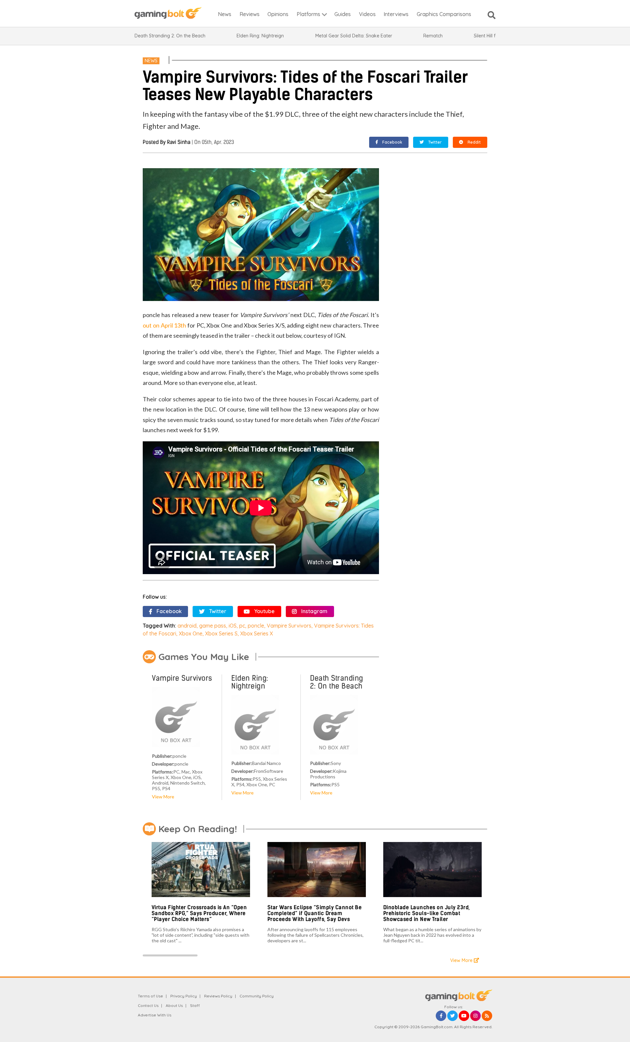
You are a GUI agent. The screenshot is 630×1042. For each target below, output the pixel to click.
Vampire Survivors (289, 625)
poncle (256, 625)
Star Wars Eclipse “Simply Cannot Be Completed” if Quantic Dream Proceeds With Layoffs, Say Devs (314, 913)
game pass (212, 625)
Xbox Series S (221, 633)
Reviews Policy (218, 995)
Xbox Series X (256, 633)
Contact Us (148, 1005)
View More (163, 796)
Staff (195, 1005)
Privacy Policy (183, 995)
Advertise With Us (154, 1014)
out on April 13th (164, 325)
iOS (233, 625)
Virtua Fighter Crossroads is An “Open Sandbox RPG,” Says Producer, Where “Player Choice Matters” (199, 913)
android (187, 625)
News (151, 61)
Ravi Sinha (178, 142)
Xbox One (190, 633)
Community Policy (257, 995)
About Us (174, 1005)
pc (242, 625)
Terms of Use (150, 995)
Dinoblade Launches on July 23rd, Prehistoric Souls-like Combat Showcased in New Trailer (426, 913)
